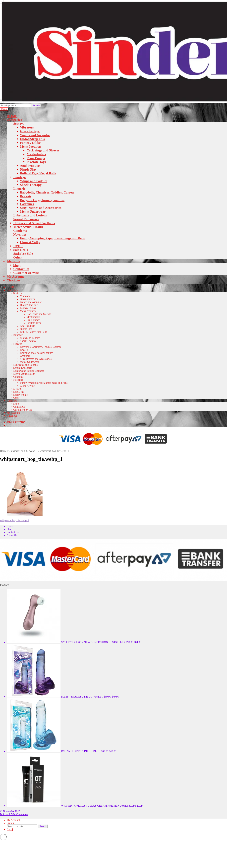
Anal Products (30, 165)
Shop (16, 265)
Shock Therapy (31, 185)
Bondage (19, 177)
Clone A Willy (30, 242)
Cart (10, 829)
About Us (13, 261)
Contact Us (21, 269)
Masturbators (36, 154)
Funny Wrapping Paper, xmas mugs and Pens (52, 238)
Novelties (19, 234)
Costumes (27, 204)
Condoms (20, 230)
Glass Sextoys (30, 131)
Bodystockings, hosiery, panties (42, 200)
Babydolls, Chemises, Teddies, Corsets (47, 192)
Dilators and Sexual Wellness (34, 223)
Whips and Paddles (33, 181)
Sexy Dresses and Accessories (40, 207)
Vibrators (27, 127)
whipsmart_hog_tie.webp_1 (23, 451)
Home (3, 451)
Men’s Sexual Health (28, 227)
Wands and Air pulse (35, 135)
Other (17, 257)
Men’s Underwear (33, 211)
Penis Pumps (36, 158)
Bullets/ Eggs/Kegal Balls (38, 173)
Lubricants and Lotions (30, 215)
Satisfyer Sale (23, 253)
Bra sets (25, 196)
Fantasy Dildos (30, 142)
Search (36, 105)
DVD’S (18, 246)
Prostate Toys (36, 162)
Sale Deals (20, 250)
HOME (12, 116)
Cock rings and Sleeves (43, 150)
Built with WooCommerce (14, 814)
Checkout (13, 280)
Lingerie (19, 188)
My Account (15, 276)
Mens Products (30, 146)
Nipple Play (28, 169)
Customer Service (26, 272)
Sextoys (18, 123)
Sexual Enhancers (26, 219)
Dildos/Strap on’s (32, 139)
